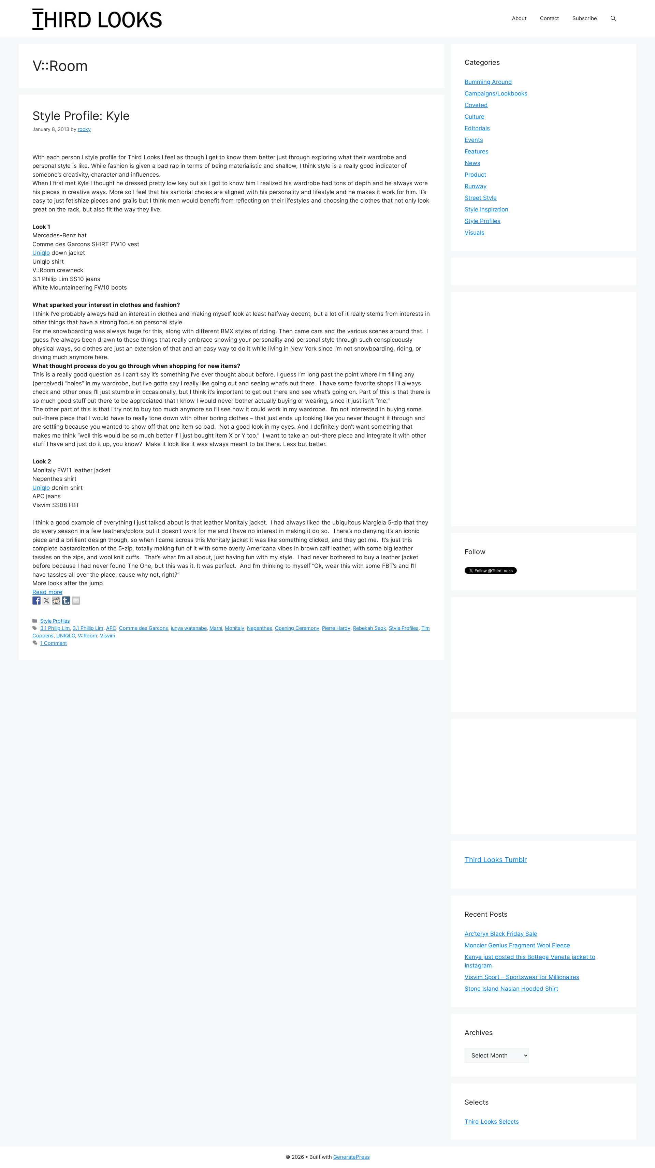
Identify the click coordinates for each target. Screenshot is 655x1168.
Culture (474, 116)
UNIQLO (65, 635)
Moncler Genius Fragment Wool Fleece (517, 945)
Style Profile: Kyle (81, 115)
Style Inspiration (486, 209)
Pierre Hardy (336, 628)
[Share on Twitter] (46, 600)
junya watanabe (189, 628)
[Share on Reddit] (56, 600)
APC (111, 628)
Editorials (477, 128)
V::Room (87, 635)
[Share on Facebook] (36, 600)
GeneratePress (351, 1157)
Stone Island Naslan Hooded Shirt (511, 988)
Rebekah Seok (369, 628)
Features (477, 151)
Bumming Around (488, 81)
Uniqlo (41, 252)
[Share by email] (76, 600)
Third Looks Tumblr (496, 860)
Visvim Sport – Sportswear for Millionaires (522, 977)
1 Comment (53, 643)
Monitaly (234, 628)
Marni (215, 628)
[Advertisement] (516, 408)
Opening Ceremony (297, 628)
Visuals (474, 232)
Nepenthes (259, 628)
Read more (47, 592)
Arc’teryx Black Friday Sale (501, 933)
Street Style (481, 197)
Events (474, 139)
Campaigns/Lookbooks (496, 93)
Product (475, 174)
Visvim (107, 635)
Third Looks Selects (492, 1121)
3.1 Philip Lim (55, 628)
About (519, 18)
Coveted (476, 105)
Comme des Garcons (143, 628)
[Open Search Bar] (613, 18)
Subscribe (584, 18)
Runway (475, 186)
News (472, 163)
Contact (549, 18)
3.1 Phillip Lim (88, 628)
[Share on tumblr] (66, 600)
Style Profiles (55, 621)
